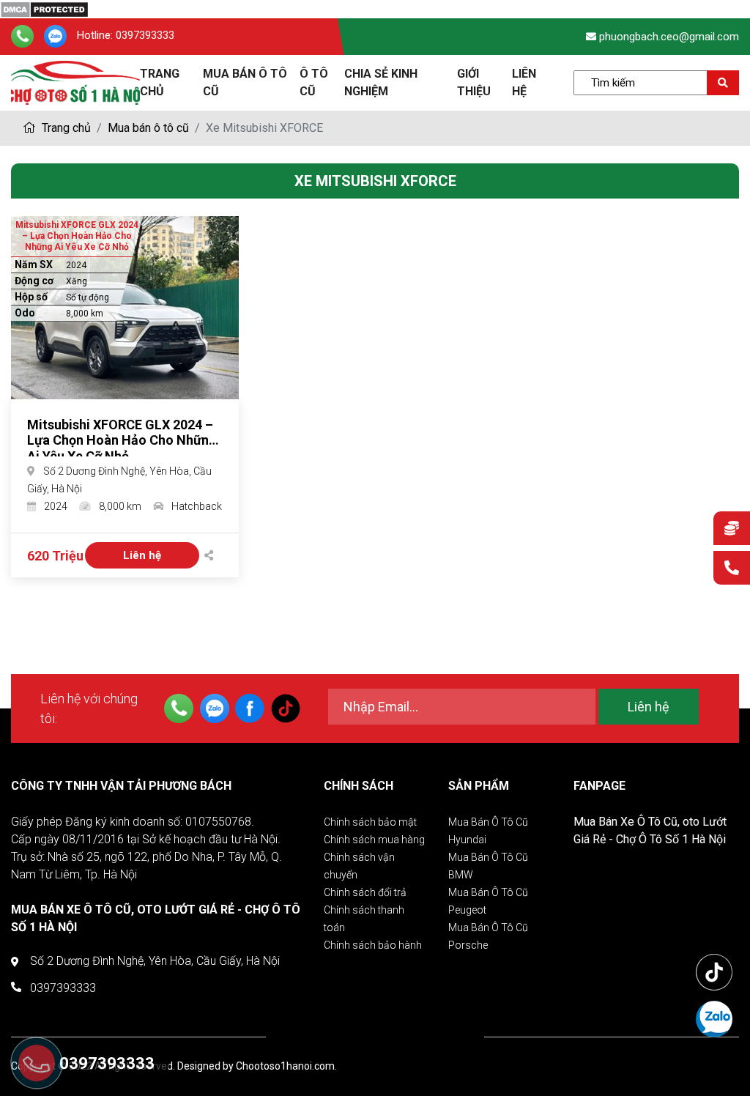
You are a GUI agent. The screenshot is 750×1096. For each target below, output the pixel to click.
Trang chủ (65, 128)
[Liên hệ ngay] (731, 569)
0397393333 (145, 35)
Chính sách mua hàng (374, 839)
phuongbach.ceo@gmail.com (669, 36)
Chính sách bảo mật (370, 822)
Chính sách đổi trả (365, 892)
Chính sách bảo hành (373, 945)
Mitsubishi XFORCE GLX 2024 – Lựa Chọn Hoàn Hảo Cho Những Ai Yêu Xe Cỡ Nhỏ (122, 440)
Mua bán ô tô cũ (148, 128)
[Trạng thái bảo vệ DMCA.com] (44, 8)
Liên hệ (142, 555)
